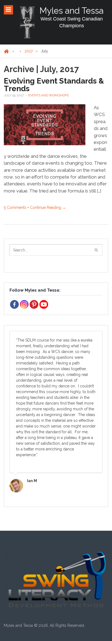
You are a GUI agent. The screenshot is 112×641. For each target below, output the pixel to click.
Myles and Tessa (71, 10)
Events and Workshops (48, 95)
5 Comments (15, 207)
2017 (28, 51)
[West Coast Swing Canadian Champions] (27, 22)
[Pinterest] (34, 304)
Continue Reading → (48, 207)
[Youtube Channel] (43, 304)
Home (6, 51)
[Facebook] (14, 304)
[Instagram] (24, 304)
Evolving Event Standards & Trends (54, 84)
